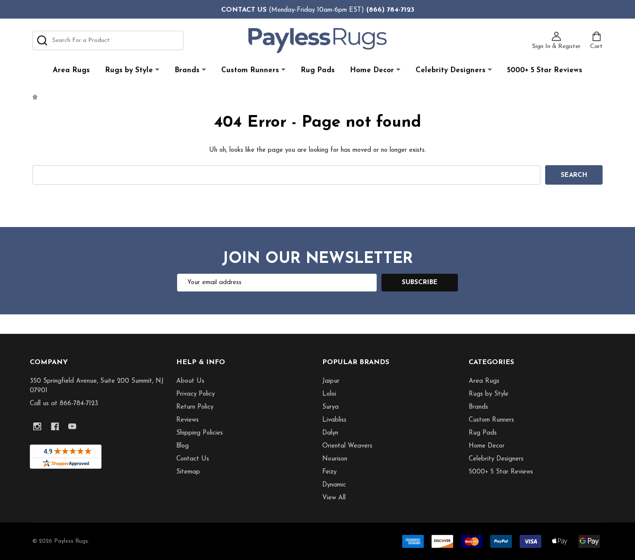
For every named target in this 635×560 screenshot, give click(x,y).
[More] (157, 69)
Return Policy (194, 407)
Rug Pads (318, 70)
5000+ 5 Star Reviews (544, 70)
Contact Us (192, 459)
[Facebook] (55, 426)
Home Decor (372, 70)
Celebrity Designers (451, 70)
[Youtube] (72, 426)
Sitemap (188, 472)
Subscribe (420, 282)
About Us (190, 381)
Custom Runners (250, 70)
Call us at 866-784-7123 (64, 403)
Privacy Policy (195, 394)
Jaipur (331, 381)
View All (334, 498)
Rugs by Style (129, 70)
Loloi (329, 394)
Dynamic (334, 485)
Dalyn (330, 433)
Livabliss (334, 420)
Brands (187, 70)
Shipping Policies (199, 433)
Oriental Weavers (347, 446)
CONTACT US (244, 9)
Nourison (334, 459)
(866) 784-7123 (390, 9)
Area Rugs (71, 70)
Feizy (329, 472)
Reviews (187, 420)
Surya (330, 407)
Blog (182, 446)
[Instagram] (37, 426)
